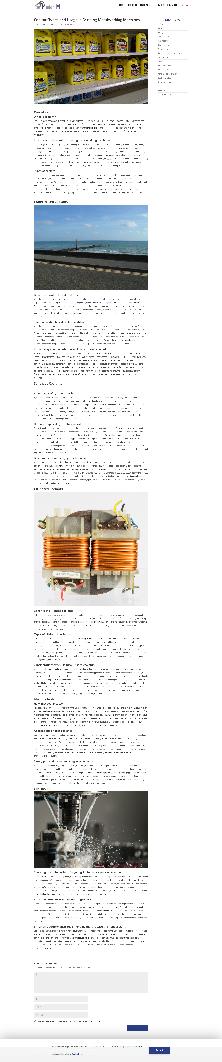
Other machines (164, 90)
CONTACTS (172, 5)
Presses (161, 61)
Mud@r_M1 (40, 24)
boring (160, 24)
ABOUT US (132, 5)
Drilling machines (165, 32)
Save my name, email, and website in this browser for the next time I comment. (69, 1021)
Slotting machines (165, 82)
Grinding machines (165, 78)
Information (60, 24)
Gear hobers (163, 41)
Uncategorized (163, 28)
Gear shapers (163, 37)
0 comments (69, 24)
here (140, 1046)
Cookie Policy (77, 1054)
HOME (121, 5)
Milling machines (164, 70)
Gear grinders (163, 45)
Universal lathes (164, 65)
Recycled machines (166, 86)
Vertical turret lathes (166, 49)
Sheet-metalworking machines (170, 53)
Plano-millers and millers (168, 74)
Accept (159, 1050)
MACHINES (145, 5)
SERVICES (159, 5)
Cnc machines (163, 57)
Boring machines (164, 94)
